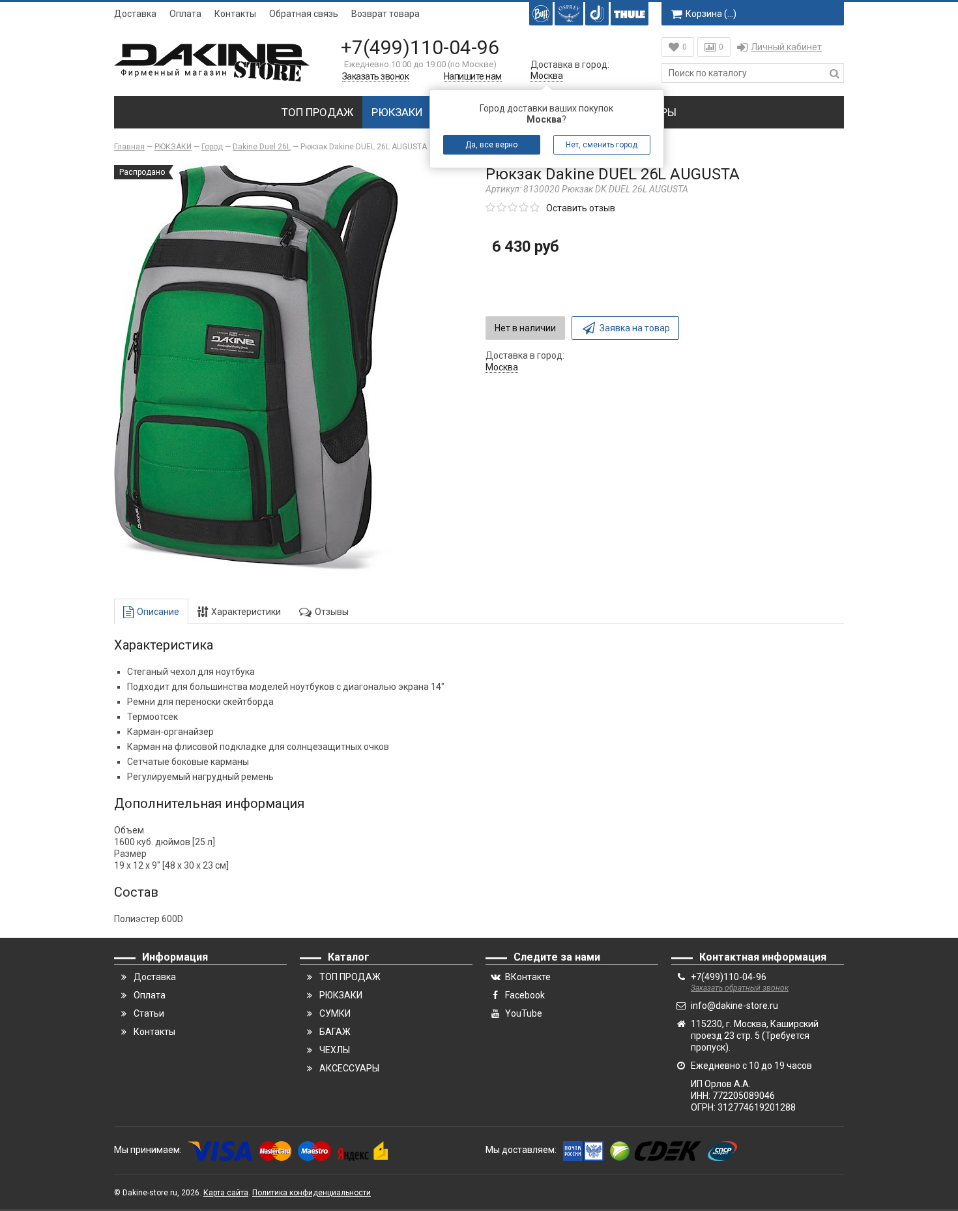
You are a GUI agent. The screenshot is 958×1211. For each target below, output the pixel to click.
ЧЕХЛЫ (334, 1050)
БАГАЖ (335, 1031)
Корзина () (711, 13)
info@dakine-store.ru (734, 1005)
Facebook (525, 995)
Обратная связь (303, 13)
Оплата (185, 13)
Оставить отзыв (580, 208)
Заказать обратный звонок (740, 988)
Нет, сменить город (602, 144)
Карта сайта (225, 1192)
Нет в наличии (525, 328)
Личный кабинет (786, 47)
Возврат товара (385, 13)
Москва (546, 75)
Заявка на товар (635, 328)
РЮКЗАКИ (397, 112)
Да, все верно (492, 144)
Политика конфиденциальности (311, 1192)
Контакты (235, 13)
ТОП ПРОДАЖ (317, 112)
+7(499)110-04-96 (420, 47)
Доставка (135, 13)
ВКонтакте (528, 977)
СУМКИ (335, 1013)
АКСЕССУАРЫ (349, 1068)
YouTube (523, 1013)
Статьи (149, 1013)
